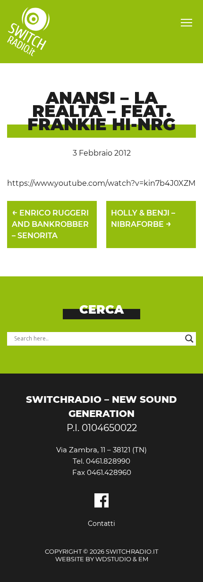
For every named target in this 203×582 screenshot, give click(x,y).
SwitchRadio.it (28, 31)
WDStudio (113, 559)
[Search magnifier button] (189, 338)
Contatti (101, 523)
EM (143, 559)
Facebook (101, 500)
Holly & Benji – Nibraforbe (143, 218)
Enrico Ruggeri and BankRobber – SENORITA (50, 223)
